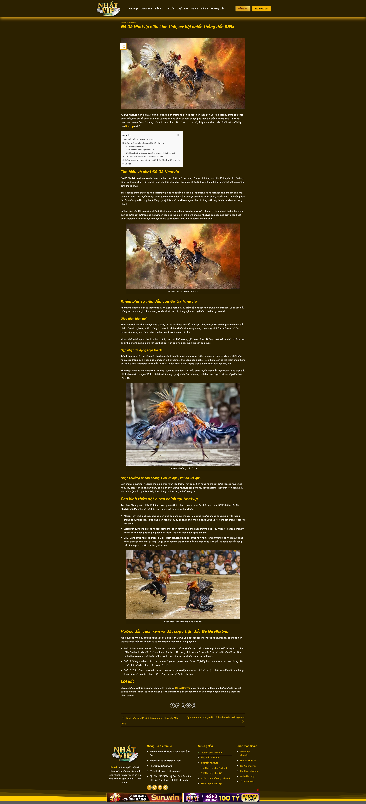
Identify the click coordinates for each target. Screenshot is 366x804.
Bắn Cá (159, 8)
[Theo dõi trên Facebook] (149, 787)
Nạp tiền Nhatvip (210, 757)
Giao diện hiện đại (136, 146)
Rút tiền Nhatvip (209, 762)
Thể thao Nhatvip (249, 770)
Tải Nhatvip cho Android (214, 767)
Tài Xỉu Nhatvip (248, 765)
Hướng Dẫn (217, 8)
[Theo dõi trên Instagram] (154, 787)
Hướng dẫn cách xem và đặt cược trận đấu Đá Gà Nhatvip (152, 159)
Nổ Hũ (194, 8)
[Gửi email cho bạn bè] (183, 705)
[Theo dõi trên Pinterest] (160, 787)
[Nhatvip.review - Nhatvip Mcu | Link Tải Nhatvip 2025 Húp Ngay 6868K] (110, 8)
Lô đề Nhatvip (247, 781)
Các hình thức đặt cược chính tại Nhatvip (144, 156)
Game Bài (146, 8)
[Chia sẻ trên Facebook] (172, 705)
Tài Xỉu (170, 8)
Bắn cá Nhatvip (248, 760)
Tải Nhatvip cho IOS (211, 772)
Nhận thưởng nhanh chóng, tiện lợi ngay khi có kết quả (152, 152)
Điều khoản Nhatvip (211, 783)
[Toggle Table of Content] (177, 135)
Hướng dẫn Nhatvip (212, 752)
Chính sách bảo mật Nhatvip (216, 778)
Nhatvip (133, 8)
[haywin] (221, 797)
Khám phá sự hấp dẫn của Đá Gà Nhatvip (144, 142)
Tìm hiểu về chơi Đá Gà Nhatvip (139, 139)
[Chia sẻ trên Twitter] (177, 705)
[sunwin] (145, 797)
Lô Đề (204, 8)
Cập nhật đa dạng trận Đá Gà (141, 149)
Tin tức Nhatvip (128, 22)
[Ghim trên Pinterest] (188, 705)
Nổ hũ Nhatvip (247, 776)
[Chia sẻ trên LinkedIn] (193, 705)
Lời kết (128, 163)
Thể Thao (182, 8)
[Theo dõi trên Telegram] (165, 787)
